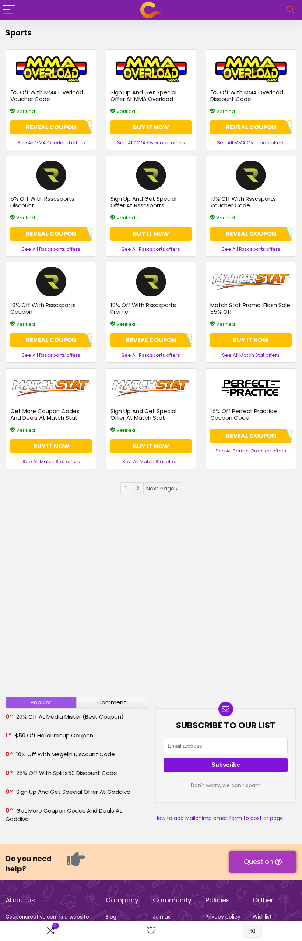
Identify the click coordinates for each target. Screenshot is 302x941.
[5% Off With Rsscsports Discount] (51, 175)
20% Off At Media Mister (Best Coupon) (70, 716)
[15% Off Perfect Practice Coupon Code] (251, 387)
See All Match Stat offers (251, 355)
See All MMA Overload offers (51, 143)
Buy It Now (151, 127)
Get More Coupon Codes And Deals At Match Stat (45, 414)
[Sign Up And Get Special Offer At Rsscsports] (151, 175)
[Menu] (9, 10)
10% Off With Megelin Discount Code (65, 754)
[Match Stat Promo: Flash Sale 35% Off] (251, 281)
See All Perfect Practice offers (250, 451)
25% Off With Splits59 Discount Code (66, 773)
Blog (111, 916)
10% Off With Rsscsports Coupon (43, 308)
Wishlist (262, 916)
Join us (162, 916)
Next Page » (162, 488)
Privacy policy (223, 916)
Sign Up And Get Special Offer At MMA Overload (143, 95)
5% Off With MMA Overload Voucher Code (46, 95)
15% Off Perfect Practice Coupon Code (243, 414)
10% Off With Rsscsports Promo (143, 308)
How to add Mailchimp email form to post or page (219, 818)
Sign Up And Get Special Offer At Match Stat (143, 414)
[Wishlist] (151, 930)
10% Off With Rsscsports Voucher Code (243, 202)
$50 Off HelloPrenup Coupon (54, 735)
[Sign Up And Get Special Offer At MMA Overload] (151, 69)
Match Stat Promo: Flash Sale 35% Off (250, 308)
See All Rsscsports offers (51, 249)
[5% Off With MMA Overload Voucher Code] (51, 69)
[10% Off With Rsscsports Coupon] (51, 281)
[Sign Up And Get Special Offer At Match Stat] (151, 387)
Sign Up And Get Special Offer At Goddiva (73, 792)
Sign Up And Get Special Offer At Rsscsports (143, 202)
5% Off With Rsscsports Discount (42, 202)
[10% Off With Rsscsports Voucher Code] (251, 175)
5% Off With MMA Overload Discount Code (246, 95)
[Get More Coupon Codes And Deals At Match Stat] (51, 387)
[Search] (290, 10)
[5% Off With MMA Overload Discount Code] (251, 69)
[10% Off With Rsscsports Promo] (151, 281)
